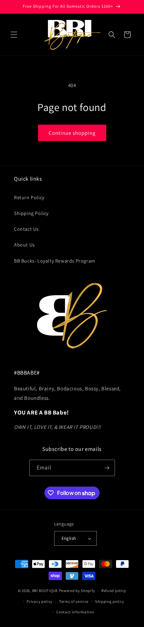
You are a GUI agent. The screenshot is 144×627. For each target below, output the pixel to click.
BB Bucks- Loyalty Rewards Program (54, 261)
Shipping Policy (31, 213)
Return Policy (29, 197)
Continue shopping (72, 133)
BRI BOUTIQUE (45, 590)
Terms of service (73, 601)
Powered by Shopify (77, 590)
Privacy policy (39, 601)
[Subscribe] (107, 468)
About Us (24, 245)
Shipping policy (109, 601)
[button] (14, 34)
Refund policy (113, 590)
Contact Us (26, 229)
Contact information (75, 611)
